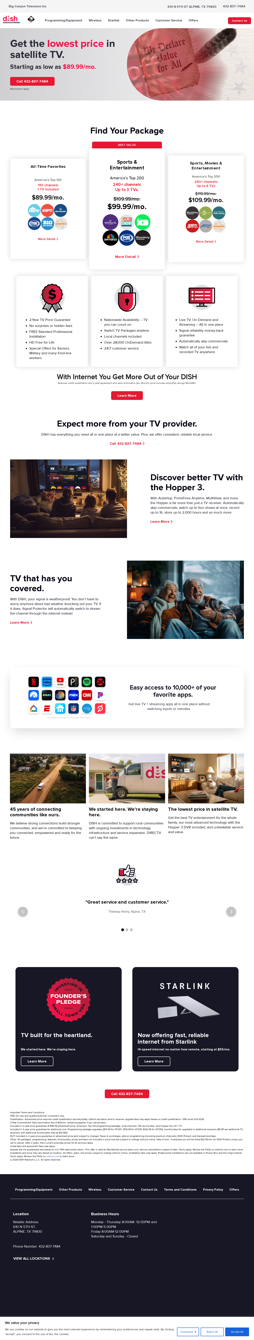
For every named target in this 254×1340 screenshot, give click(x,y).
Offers (193, 20)
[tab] (122, 929)
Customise (186, 1331)
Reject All (212, 1331)
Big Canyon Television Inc (27, 6)
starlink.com (52, 1156)
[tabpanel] (127, 905)
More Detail (46, 239)
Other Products (137, 20)
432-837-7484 (234, 6)
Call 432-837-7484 (32, 81)
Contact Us (239, 20)
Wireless (95, 20)
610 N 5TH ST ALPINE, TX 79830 (191, 7)
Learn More (127, 395)
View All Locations (32, 1258)
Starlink (113, 20)
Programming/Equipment (63, 20)
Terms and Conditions (180, 1190)
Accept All (237, 1331)
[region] (127, 1328)
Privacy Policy (213, 1190)
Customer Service (168, 20)
